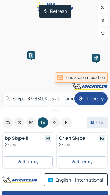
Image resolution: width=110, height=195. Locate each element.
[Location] (103, 33)
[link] (81, 77)
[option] (7, 122)
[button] (31, 55)
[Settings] (103, 20)
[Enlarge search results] (55, 110)
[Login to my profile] (103, 7)
